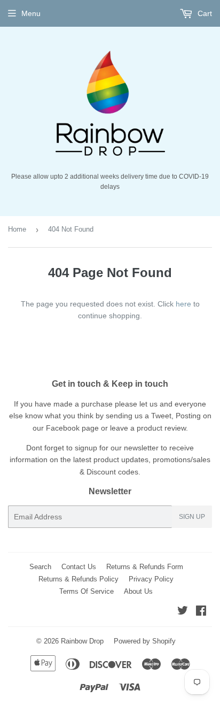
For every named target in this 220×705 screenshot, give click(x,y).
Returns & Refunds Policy (78, 579)
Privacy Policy (151, 579)
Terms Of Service (86, 591)
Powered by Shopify (145, 641)
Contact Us (78, 567)
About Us (138, 591)
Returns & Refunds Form (144, 567)
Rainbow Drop (82, 641)
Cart (203, 13)
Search (40, 567)
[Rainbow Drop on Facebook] (201, 612)
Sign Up (192, 516)
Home (17, 229)
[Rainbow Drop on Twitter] (182, 612)
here (183, 304)
